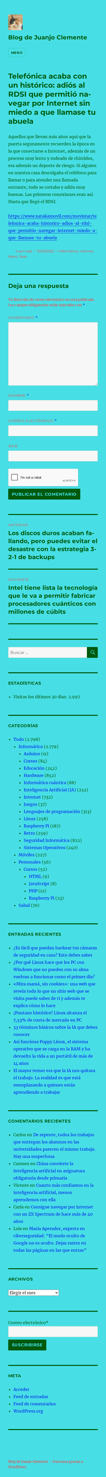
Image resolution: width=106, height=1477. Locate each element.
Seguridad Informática (46, 840)
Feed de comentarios (34, 1403)
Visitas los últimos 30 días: (40, 696)
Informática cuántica (45, 782)
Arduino (32, 753)
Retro (12, 256)
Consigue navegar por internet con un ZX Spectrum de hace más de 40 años (53, 1214)
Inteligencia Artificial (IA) (50, 789)
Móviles (26, 854)
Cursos (30, 761)
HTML (35, 876)
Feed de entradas (30, 1396)
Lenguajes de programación (52, 811)
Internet (86, 251)
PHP (33, 890)
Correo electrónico (32, 421)
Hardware (33, 775)
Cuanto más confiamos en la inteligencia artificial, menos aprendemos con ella (53, 1192)
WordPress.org (28, 1411)
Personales (30, 862)
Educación (34, 768)
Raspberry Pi (36, 825)
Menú (16, 53)
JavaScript (39, 883)
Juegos (30, 804)
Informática (68, 251)
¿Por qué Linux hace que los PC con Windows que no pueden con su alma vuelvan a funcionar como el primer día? (54, 969)
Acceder (21, 1389)
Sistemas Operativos (44, 847)
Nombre (18, 395)
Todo (23, 256)
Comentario (23, 318)
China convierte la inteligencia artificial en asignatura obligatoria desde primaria (49, 1171)
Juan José (23, 251)
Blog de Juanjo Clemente (47, 37)
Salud (24, 905)
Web (12, 446)
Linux (30, 818)
